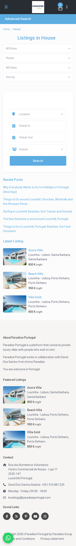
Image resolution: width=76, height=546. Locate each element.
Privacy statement (52, 538)
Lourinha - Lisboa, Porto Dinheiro (49, 278)
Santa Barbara (37, 259)
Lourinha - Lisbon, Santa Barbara (49, 254)
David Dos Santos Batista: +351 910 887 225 (36, 484)
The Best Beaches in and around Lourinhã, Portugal (35, 219)
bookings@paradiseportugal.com (29, 497)
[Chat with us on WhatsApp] (8, 538)
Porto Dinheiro (37, 283)
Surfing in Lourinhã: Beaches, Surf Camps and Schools (37, 211)
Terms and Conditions (21, 538)
